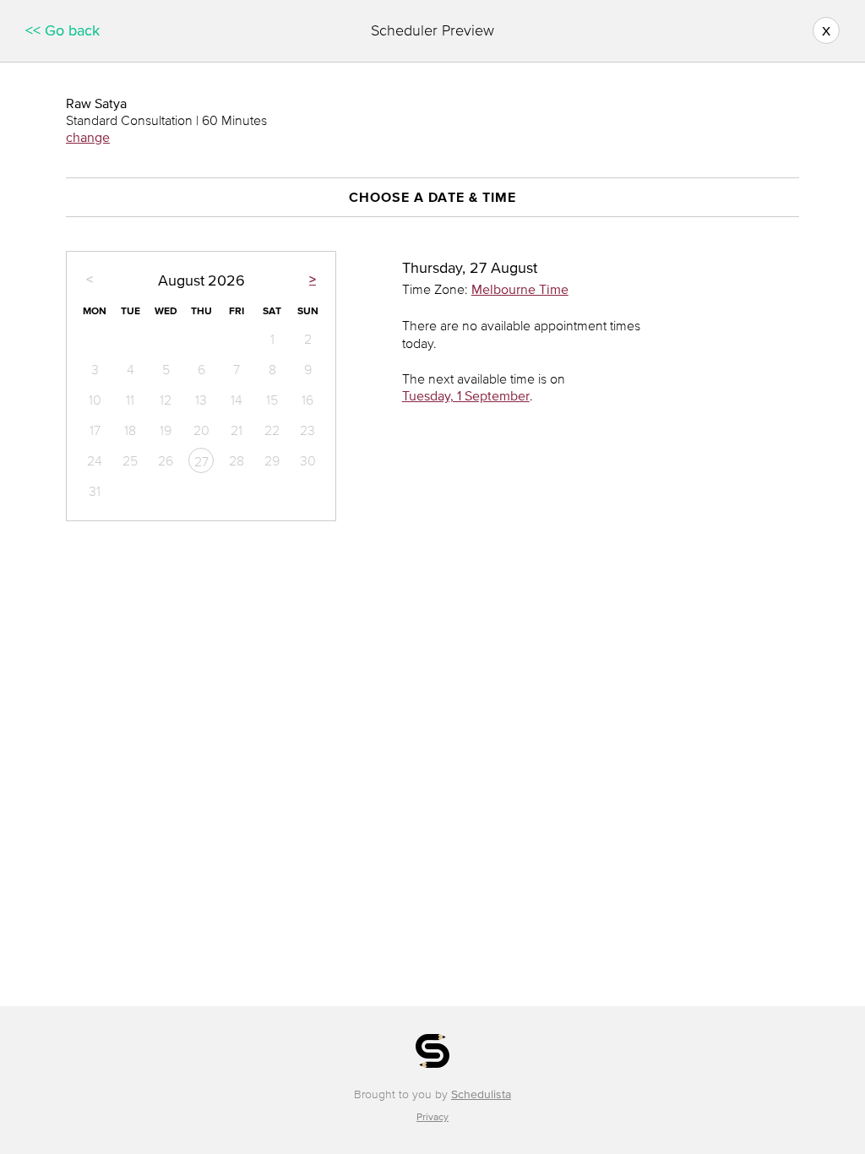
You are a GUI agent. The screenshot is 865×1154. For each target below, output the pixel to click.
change (88, 136)
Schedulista (481, 1094)
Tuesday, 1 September (466, 395)
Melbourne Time (520, 289)
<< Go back (62, 30)
